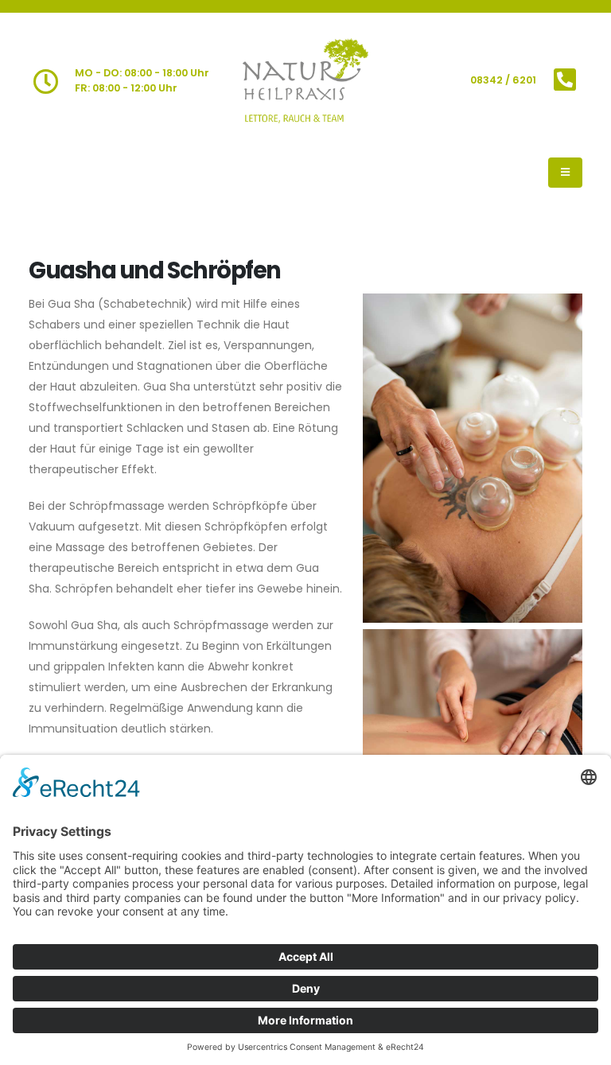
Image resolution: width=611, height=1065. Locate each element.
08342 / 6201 (503, 80)
